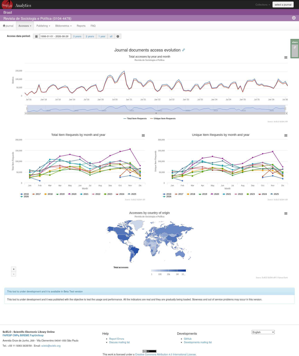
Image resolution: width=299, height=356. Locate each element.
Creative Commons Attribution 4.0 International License (165, 354)
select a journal (283, 4)
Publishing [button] (42, 25)
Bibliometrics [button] (62, 25)
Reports (81, 25)
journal (9, 25)
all (111, 36)
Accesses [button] (24, 25)
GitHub (188, 338)
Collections (262, 4)
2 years (90, 36)
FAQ (93, 25)
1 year (101, 36)
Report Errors (116, 338)
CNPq (16, 335)
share (295, 42)
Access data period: (19, 36)
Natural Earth (283, 278)
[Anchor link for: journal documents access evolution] (182, 49)
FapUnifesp (37, 335)
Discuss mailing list (119, 342)
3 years (77, 36)
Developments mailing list (198, 342)
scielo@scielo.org (51, 345)
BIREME (24, 335)
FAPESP (7, 335)
